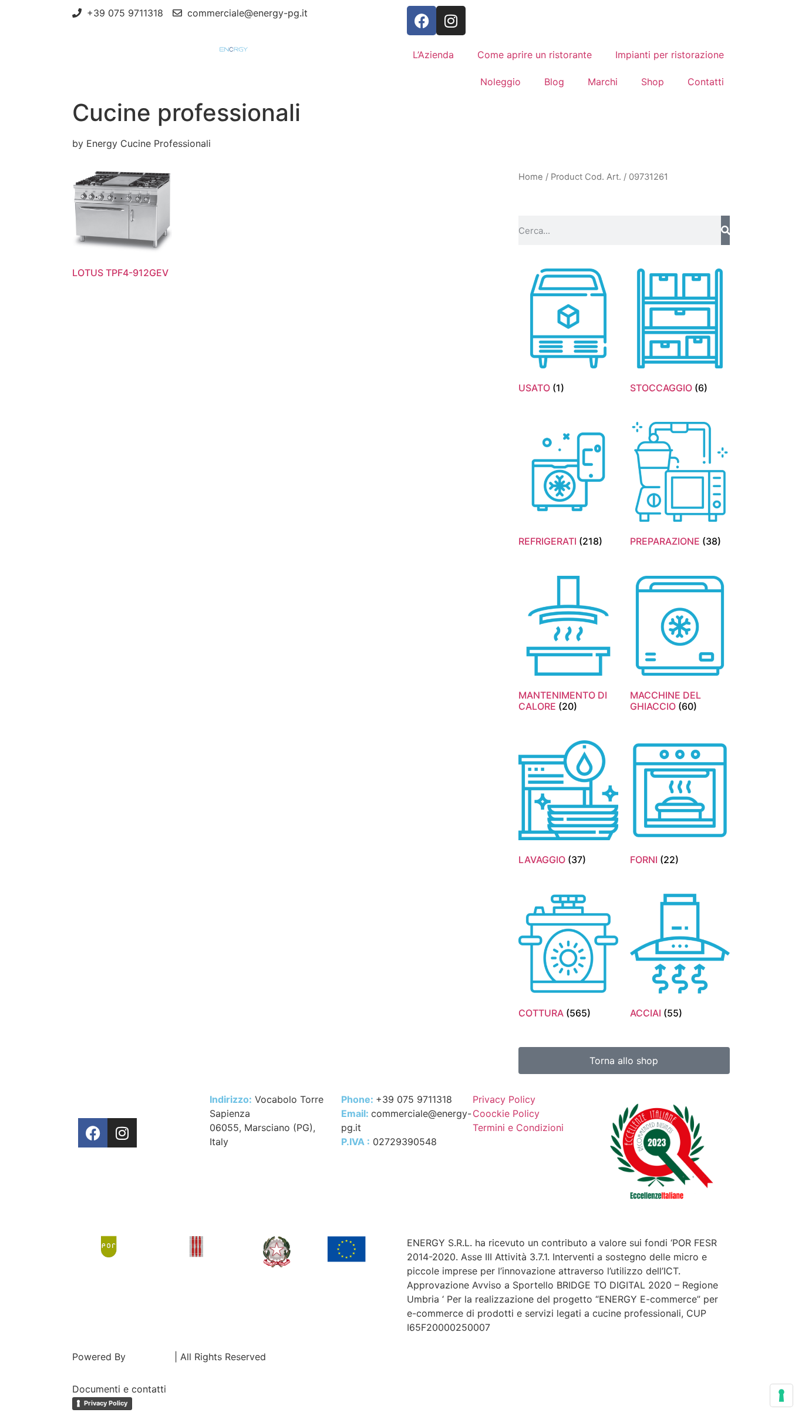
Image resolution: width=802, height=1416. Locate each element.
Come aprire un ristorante (534, 55)
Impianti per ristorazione (669, 55)
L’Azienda (433, 55)
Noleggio (500, 82)
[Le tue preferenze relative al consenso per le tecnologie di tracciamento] (781, 1395)
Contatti (706, 82)
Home (530, 177)
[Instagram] (451, 20)
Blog (554, 82)
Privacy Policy (105, 1403)
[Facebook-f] (421, 20)
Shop (652, 82)
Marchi (603, 82)
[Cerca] (725, 230)
